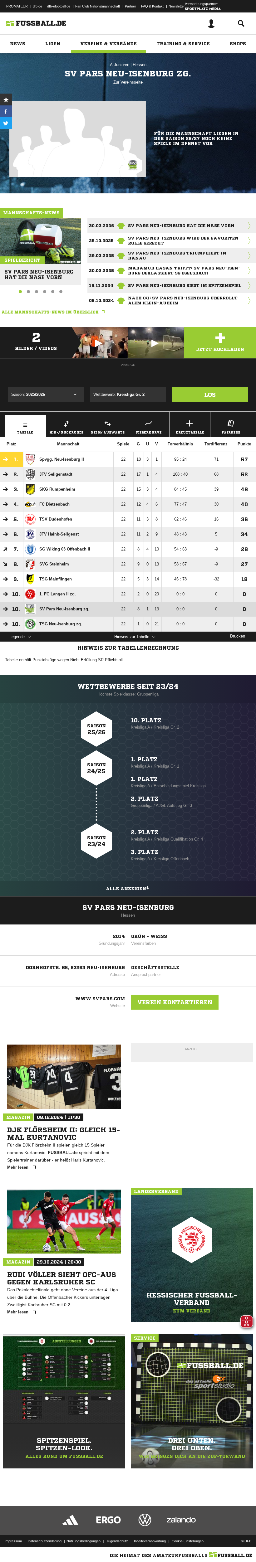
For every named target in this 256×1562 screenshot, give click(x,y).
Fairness (231, 432)
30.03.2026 (101, 226)
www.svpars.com (100, 999)
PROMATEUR (17, 6)
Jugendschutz (117, 1541)
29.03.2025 (101, 256)
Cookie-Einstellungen (188, 1541)
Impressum (13, 1541)
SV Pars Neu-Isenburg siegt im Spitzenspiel (184, 286)
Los (210, 394)
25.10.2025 (101, 241)
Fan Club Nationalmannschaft (97, 6)
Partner (130, 6)
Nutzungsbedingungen (83, 1541)
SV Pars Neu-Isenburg (128, 907)
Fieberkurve (149, 432)
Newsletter (177, 6)
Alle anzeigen (126, 888)
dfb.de (37, 6)
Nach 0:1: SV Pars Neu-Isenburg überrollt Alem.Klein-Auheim (183, 300)
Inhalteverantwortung (150, 1541)
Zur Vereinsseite (128, 82)
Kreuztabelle (189, 432)
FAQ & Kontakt (152, 6)
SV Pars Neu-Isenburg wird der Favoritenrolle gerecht (184, 240)
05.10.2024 (101, 300)
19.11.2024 (101, 286)
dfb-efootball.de (58, 6)
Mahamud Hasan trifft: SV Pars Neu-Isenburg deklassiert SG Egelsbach (184, 270)
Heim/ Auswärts (108, 432)
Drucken (237, 636)
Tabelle (25, 432)
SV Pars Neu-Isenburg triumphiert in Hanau (177, 255)
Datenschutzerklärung (45, 1541)
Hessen (139, 64)
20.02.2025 (101, 271)
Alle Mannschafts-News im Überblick (50, 312)
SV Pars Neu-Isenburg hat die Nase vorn (38, 272)
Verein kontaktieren (174, 1002)
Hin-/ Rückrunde (66, 432)
